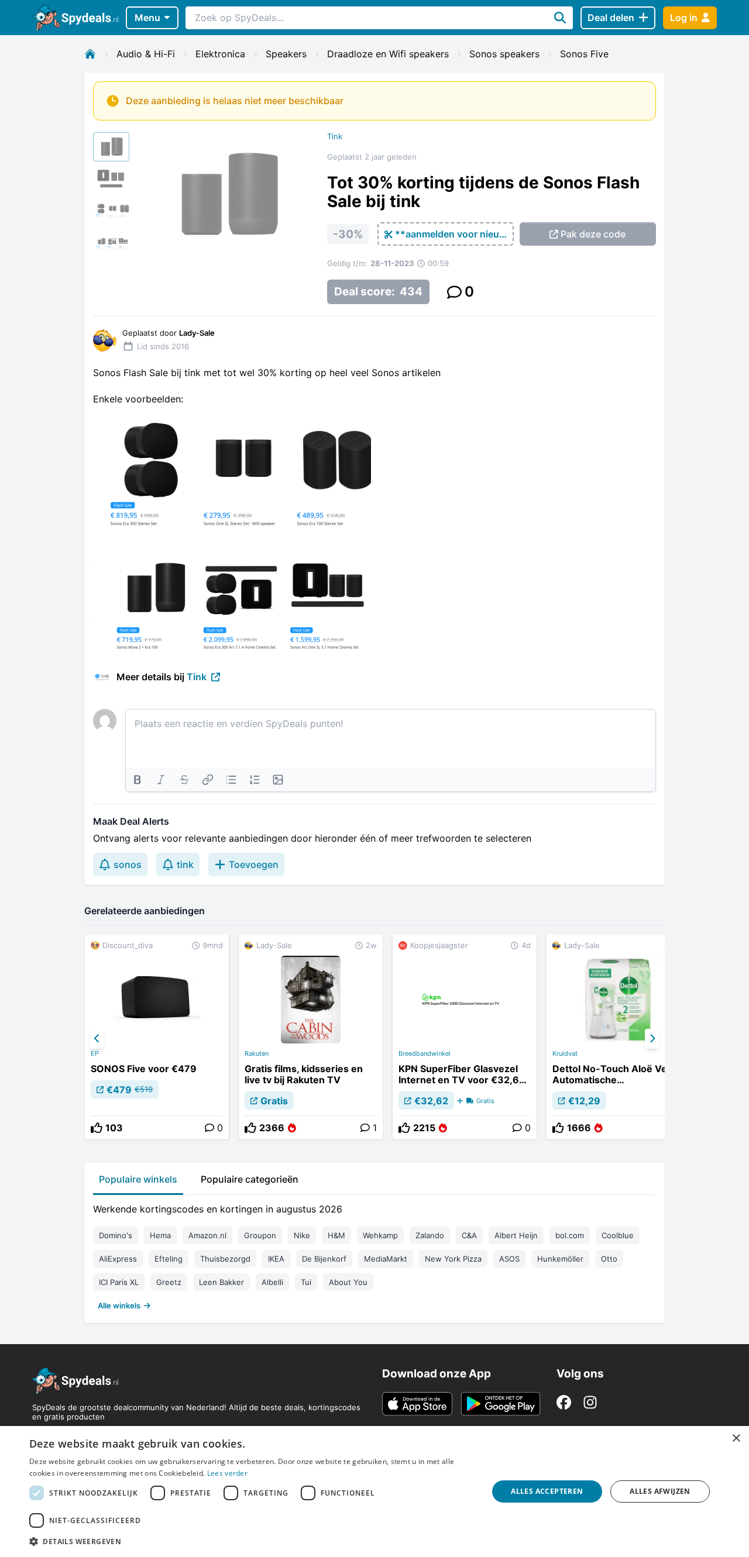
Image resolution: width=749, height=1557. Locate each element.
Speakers (286, 54)
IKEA (276, 1258)
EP (95, 1053)
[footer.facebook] (563, 1402)
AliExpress (118, 1258)
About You (348, 1282)
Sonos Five (584, 54)
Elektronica (220, 54)
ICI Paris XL (119, 1282)
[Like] (96, 1128)
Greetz (168, 1282)
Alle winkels (119, 1305)
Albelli (272, 1282)
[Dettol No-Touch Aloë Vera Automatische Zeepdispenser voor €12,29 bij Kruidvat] (618, 1037)
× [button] (735, 1438)
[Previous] (97, 1039)
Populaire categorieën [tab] (249, 1179)
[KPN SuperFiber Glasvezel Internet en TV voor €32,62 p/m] (465, 1037)
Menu (147, 17)
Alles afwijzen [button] (660, 1491)
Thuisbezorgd (225, 1258)
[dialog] (374, 1491)
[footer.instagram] (590, 1402)
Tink (334, 136)
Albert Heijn (516, 1235)
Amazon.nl (207, 1235)
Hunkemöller (560, 1258)
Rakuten (257, 1053)
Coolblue (618, 1235)
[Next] (652, 1039)
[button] (252, 1541)
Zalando (429, 1235)
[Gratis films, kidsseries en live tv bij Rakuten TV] (311, 1037)
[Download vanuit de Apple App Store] (417, 1403)
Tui (306, 1282)
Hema (160, 1235)
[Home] (90, 54)
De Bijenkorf (324, 1258)
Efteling (168, 1258)
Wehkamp (380, 1235)
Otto (609, 1258)
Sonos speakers (504, 54)
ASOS (509, 1258)
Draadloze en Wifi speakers (388, 54)
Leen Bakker (221, 1282)
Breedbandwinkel (424, 1053)
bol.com (569, 1235)
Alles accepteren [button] (547, 1491)
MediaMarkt (385, 1258)
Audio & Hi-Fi (145, 54)
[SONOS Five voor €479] (157, 1037)
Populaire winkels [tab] (138, 1179)
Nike (302, 1235)
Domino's (115, 1235)
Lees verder (227, 1473)
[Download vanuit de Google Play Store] (500, 1403)
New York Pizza (453, 1258)
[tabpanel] (374, 1254)
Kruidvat (565, 1053)
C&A (469, 1235)
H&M (336, 1235)
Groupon (260, 1235)
